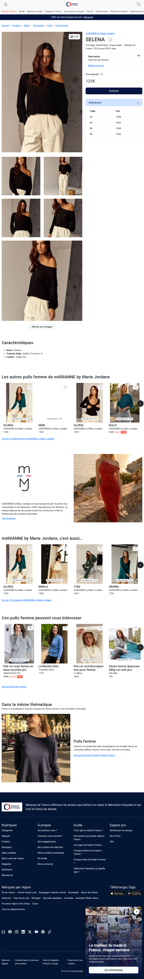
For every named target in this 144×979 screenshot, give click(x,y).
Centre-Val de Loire (27, 892)
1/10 (75, 36)
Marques (6, 836)
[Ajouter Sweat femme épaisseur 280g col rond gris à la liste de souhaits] (135, 628)
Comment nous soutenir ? (50, 836)
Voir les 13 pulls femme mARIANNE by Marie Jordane (28, 438)
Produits (16, 25)
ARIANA (114, 586)
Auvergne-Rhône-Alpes (87, 898)
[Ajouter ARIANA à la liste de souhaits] (135, 549)
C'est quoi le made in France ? (88, 830)
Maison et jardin (34, 11)
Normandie (73, 892)
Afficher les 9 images (42, 326)
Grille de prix (95, 102)
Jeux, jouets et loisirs (73, 11)
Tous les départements (13, 909)
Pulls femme (62, 25)
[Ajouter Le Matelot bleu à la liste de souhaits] (65, 628)
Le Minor (78, 673)
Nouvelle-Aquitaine (52, 898)
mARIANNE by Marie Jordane (100, 33)
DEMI (42, 425)
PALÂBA (113, 673)
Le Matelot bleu (48, 666)
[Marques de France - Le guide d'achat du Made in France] (72, 4)
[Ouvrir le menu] (6, 4)
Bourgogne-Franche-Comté (52, 892)
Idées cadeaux (9, 852)
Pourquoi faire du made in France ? (90, 861)
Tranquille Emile (46, 669)
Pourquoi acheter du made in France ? (88, 852)
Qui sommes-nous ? (47, 830)
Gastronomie (102, 11)
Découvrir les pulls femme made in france (94, 755)
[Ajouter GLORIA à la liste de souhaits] (30, 387)
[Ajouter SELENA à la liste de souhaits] (110, 40)
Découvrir (88, 17)
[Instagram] (16, 932)
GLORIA (8, 425)
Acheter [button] (114, 91)
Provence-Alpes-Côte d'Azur (16, 903)
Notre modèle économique (51, 852)
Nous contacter (45, 864)
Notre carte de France (13, 858)
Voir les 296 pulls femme (14, 686)
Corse (35, 903)
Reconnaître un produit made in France (89, 838)
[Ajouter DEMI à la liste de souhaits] (65, 387)
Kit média (42, 858)
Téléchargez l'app (122, 887)
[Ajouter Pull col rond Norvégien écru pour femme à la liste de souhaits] (100, 628)
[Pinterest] (43, 932)
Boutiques (7, 847)
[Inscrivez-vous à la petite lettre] (3, 932)
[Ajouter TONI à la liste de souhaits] (100, 549)
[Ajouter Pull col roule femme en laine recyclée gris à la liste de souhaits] (30, 628)
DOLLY (113, 425)
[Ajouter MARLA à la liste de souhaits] (65, 549)
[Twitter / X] (29, 932)
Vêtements (38, 25)
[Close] (137, 912)
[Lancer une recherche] (138, 4)
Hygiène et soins (53, 11)
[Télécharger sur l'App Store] (117, 893)
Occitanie (68, 898)
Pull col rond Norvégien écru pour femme (88, 668)
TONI (77, 586)
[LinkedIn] (23, 932)
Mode (22, 11)
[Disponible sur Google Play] (134, 893)
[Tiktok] (49, 932)
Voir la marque (9, 518)
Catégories (7, 830)
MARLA (43, 586)
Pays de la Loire (21, 898)
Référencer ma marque (121, 830)
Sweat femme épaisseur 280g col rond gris (124, 668)
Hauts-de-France (89, 892)
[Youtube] (36, 932)
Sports (90, 11)
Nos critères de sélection (50, 847)
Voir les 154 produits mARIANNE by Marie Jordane (26, 600)
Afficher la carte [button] (96, 65)
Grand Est (6, 898)
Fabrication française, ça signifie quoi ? (89, 870)
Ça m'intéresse (113, 970)
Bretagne (36, 898)
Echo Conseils (77, 971)
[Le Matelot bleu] (54, 644)
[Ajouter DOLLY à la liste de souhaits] (135, 387)
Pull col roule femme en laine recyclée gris (18, 668)
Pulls (49, 25)
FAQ (112, 841)
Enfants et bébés (119, 11)
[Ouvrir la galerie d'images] (42, 92)
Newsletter (7, 875)
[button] (140, 403)
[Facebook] (10, 932)
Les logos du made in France (88, 845)
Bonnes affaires (9, 11)
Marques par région (16, 887)
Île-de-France (8, 892)
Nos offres (115, 836)
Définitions (7, 869)
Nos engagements (47, 841)
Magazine (6, 864)
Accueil (5, 25)
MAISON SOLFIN (11, 673)
